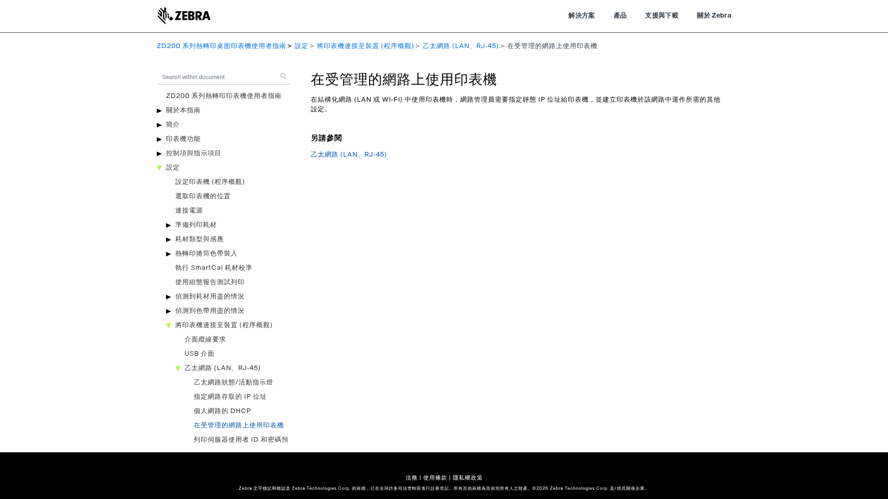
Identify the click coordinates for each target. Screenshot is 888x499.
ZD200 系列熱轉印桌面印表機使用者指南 (221, 46)
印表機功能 (183, 139)
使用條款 (435, 478)
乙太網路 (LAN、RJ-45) (461, 46)
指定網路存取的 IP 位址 (230, 397)
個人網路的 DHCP (222, 411)
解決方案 (581, 15)
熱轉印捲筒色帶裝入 (206, 253)
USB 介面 (200, 354)
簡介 (173, 125)
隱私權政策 (468, 478)
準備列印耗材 (196, 225)
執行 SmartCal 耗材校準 (214, 268)
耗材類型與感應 (199, 239)
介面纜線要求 (205, 339)
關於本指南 (183, 110)
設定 (301, 46)
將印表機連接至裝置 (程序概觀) (365, 46)
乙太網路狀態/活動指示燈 (233, 382)
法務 (412, 478)
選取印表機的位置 (203, 196)
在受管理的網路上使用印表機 (239, 425)
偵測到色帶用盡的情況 (210, 311)
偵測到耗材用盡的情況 (210, 296)
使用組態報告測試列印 (210, 282)
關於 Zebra (714, 15)
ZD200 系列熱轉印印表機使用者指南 (224, 96)
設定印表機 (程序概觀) (210, 182)
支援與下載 (661, 15)
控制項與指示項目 (194, 153)
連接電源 (189, 210)
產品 (620, 15)
